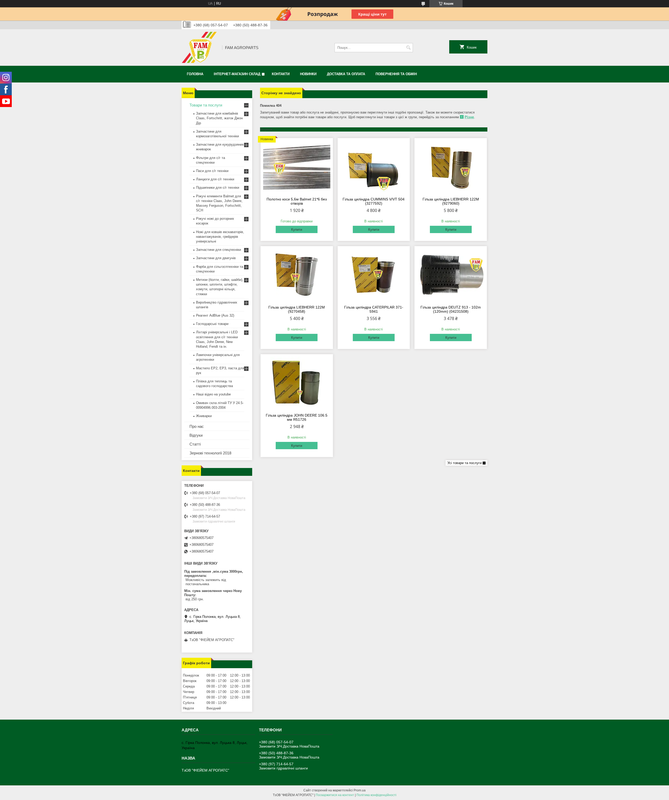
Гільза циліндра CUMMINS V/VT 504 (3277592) (374, 201)
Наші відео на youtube (213, 394)
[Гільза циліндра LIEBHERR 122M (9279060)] (450, 167)
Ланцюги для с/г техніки (215, 179)
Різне (469, 117)
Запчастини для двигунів (216, 258)
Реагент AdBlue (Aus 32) (215, 315)
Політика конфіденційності (376, 795)
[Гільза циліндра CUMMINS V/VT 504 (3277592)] (373, 167)
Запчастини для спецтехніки (218, 250)
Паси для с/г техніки (212, 171)
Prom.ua (360, 790)
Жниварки (204, 416)
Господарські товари (212, 324)
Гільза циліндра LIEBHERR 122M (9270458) (296, 309)
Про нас (196, 426)
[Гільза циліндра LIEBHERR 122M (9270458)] (296, 275)
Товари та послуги (205, 105)
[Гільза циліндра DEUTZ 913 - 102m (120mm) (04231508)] (450, 275)
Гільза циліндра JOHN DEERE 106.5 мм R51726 (296, 417)
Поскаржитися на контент (335, 795)
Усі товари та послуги (464, 463)
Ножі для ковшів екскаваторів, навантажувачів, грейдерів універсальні (220, 236)
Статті (195, 444)
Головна (195, 74)
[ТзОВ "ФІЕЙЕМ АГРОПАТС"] (200, 47)
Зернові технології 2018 (210, 453)
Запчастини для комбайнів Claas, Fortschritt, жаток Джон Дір (219, 118)
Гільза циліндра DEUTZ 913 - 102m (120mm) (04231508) (450, 309)
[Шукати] (408, 47)
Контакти (281, 74)
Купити (296, 230)
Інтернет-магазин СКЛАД (237, 74)
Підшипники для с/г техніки (217, 187)
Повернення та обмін (396, 74)
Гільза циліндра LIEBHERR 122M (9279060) (451, 201)
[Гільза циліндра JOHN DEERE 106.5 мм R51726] (296, 383)
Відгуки (196, 435)
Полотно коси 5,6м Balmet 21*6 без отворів (297, 201)
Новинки (308, 74)
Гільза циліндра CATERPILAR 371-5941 (373, 309)
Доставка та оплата (346, 74)
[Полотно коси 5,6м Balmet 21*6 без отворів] (296, 167)
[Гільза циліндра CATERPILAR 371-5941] (373, 275)
